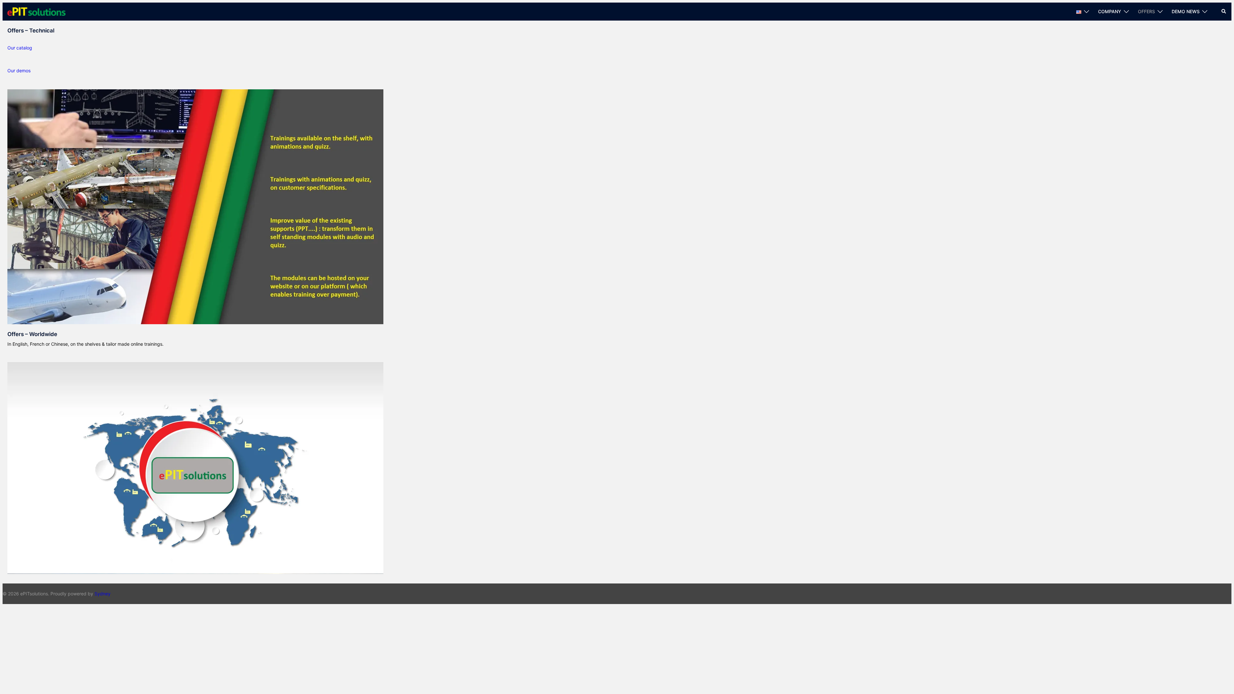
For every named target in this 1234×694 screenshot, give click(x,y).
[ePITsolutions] (36, 11)
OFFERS (1146, 11)
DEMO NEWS (1186, 11)
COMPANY (1109, 11)
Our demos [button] (19, 70)
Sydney (102, 593)
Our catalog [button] (19, 47)
